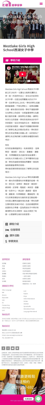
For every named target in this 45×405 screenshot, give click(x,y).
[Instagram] (8, 348)
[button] (41, 3)
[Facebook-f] (3, 348)
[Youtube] (12, 348)
